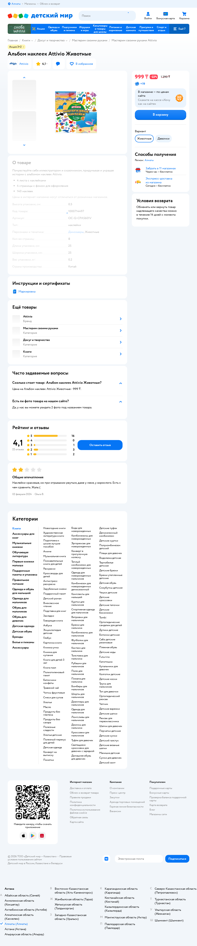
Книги (26, 40)
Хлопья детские (52, 735)
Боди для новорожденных (81, 530)
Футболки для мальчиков (79, 642)
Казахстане (41, 863)
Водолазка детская (110, 558)
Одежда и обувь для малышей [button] (23, 591)
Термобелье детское (106, 564)
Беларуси (57, 863)
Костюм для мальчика (78, 649)
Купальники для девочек (108, 668)
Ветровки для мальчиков (79, 619)
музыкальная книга (54, 556)
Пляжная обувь (108, 647)
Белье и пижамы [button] (23, 642)
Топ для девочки (108, 691)
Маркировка (26, 291)
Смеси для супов (53, 697)
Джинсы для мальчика (78, 726)
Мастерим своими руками (89, 40)
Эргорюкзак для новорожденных (81, 545)
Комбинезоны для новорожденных (82, 537)
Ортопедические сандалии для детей (110, 624)
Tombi (102, 617)
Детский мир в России (21, 863)
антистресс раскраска (50, 583)
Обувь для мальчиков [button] (19, 609)
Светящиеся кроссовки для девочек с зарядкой (82, 748)
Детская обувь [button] (22, 631)
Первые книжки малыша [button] (23, 563)
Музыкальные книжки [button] (21, 545)
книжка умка (50, 647)
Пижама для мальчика (78, 680)
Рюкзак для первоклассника (109, 720)
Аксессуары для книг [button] (23, 536)
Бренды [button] (17, 637)
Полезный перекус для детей (54, 741)
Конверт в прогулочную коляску (79, 554)
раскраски (49, 568)
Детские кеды (107, 652)
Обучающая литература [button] (20, 554)
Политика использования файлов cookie (85, 811)
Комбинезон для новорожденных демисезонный (81, 586)
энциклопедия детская (52, 632)
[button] (179, 29)
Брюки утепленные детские (110, 577)
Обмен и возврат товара (84, 792)
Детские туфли (108, 528)
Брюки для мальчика (77, 626)
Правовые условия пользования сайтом (40, 858)
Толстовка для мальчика (79, 657)
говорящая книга (53, 620)
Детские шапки (108, 713)
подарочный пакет (54, 593)
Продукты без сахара (51, 721)
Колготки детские (109, 674)
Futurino (104, 657)
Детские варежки (109, 708)
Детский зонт (107, 762)
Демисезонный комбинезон (108, 534)
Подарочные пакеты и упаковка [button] (24, 572)
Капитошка (105, 661)
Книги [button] (16, 528)
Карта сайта (76, 822)
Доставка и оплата (80, 788)
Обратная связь (79, 817)
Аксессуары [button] (20, 647)
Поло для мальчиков (77, 672)
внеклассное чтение (51, 605)
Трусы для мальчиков (105, 685)
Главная (13, 40)
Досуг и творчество (51, 40)
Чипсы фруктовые (54, 692)
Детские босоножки (106, 611)
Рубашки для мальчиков (78, 665)
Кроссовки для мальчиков (80, 734)
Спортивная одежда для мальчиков (83, 611)
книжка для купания (50, 654)
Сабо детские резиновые (107, 641)
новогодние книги (54, 528)
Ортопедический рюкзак (109, 698)
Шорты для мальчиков (77, 696)
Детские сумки (108, 735)
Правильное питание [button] (20, 582)
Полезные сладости (49, 729)
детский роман (52, 598)
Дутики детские (108, 630)
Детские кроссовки (105, 599)
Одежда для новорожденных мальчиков (81, 575)
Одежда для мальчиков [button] (20, 600)
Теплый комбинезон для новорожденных (81, 565)
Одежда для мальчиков (78, 711)
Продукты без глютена (51, 713)
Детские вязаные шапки (109, 747)
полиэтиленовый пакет (53, 674)
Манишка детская (109, 753)
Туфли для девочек (82, 740)
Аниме (47, 551)
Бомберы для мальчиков (79, 688)
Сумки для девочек (110, 757)
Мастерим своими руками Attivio (134, 40)
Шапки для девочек (110, 726)
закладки (48, 615)
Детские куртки (108, 540)
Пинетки (48, 760)
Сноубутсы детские (111, 587)
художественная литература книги (53, 534)
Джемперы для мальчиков (80, 703)
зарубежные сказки (55, 589)
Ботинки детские (109, 634)
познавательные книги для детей (53, 562)
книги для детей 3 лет (53, 661)
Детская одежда (52, 747)
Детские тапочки (109, 605)
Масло (47, 707)
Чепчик (103, 704)
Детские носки (108, 679)
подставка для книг (54, 611)
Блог (152, 809)
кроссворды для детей (53, 575)
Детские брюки (108, 570)
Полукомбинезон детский (109, 547)
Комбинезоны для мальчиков (82, 634)
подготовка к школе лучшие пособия (51, 543)
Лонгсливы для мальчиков (80, 719)
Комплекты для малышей (80, 596)
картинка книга (52, 642)
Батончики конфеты (49, 682)
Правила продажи (80, 797)
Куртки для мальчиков (77, 603)
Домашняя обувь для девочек (81, 757)
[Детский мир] (40, 16)
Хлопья (47, 702)
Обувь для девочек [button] (19, 619)
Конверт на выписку (50, 754)
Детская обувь (107, 583)
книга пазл (49, 667)
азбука (47, 625)
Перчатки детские (110, 731)
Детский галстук (109, 740)
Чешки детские (108, 592)
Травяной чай (51, 687)
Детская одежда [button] (23, 626)
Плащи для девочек (110, 553)
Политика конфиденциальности (83, 803)
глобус (47, 638)
